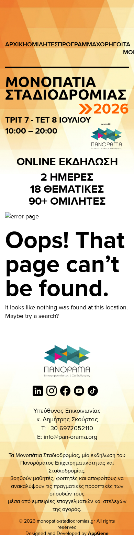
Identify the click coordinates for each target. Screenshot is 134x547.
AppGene (98, 533)
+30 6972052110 (70, 428)
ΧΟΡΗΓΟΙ (109, 44)
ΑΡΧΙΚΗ (16, 44)
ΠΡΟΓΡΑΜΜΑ (77, 44)
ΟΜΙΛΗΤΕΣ (42, 44)
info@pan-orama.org (70, 436)
